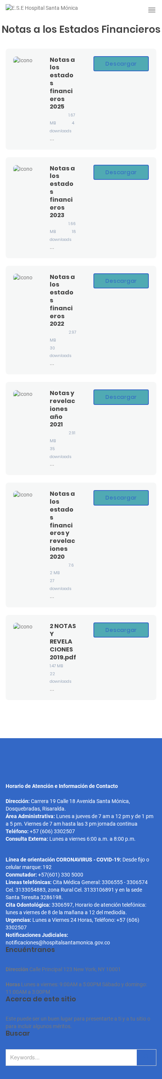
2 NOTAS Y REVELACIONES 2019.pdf (63, 642)
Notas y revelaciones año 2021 (62, 409)
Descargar (121, 63)
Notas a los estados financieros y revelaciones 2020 (62, 525)
